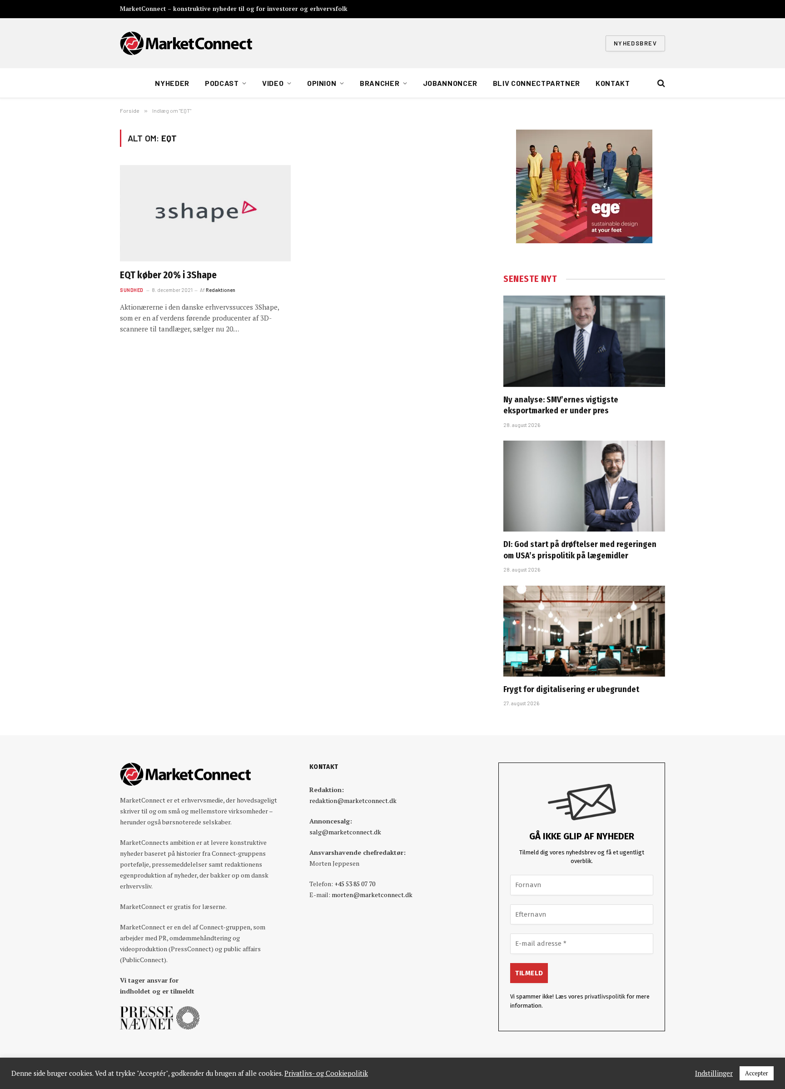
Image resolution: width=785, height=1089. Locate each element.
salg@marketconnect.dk (345, 832)
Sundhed (132, 290)
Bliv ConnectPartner (536, 83)
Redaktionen (220, 290)
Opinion (321, 83)
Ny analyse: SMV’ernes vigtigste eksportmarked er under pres (560, 405)
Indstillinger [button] (714, 1073)
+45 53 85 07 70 (354, 883)
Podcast (221, 83)
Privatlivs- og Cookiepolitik (326, 1073)
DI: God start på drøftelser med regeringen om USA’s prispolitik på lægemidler (579, 549)
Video (272, 83)
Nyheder (172, 83)
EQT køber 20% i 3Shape (168, 275)
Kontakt (613, 83)
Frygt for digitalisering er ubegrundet (571, 689)
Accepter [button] (756, 1073)
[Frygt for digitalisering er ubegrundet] (584, 631)
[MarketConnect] (186, 43)
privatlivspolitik (605, 996)
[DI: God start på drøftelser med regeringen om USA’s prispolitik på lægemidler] (584, 486)
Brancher (379, 83)
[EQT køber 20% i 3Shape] (205, 213)
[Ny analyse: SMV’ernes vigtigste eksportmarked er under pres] (584, 341)
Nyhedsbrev (635, 43)
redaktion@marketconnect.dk (353, 800)
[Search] (660, 83)
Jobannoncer (450, 83)
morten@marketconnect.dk (372, 894)
